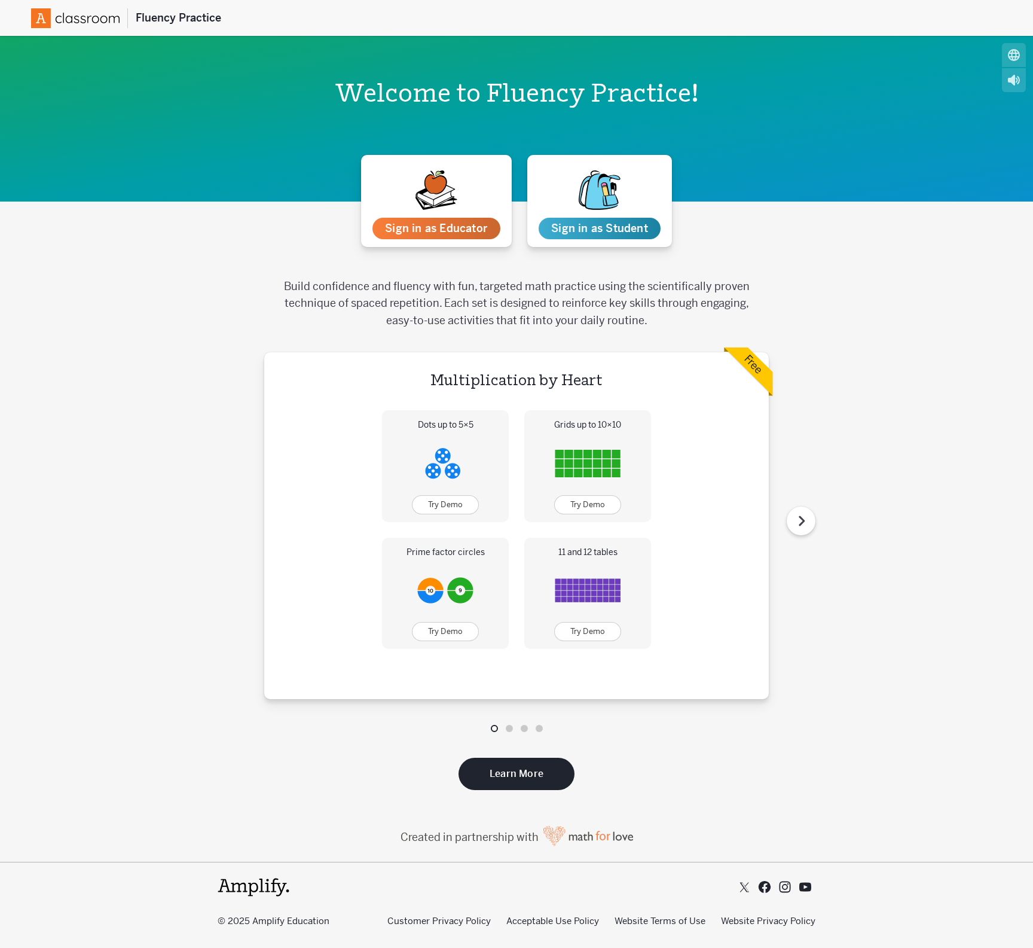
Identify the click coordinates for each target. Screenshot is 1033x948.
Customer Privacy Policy (439, 920)
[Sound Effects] (1014, 80)
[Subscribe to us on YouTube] (805, 887)
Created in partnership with (471, 837)
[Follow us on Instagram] (785, 887)
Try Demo (445, 504)
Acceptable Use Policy (552, 920)
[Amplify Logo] (79, 18)
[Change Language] (1014, 55)
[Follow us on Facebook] (764, 887)
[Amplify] (253, 887)
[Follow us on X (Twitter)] (744, 887)
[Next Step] (801, 521)
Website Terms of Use (660, 920)
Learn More (516, 773)
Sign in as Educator (436, 228)
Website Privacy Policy (768, 920)
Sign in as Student (599, 228)
